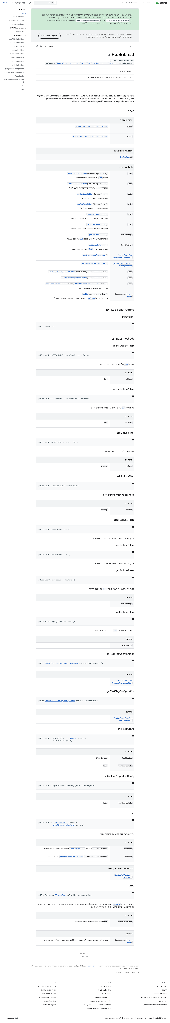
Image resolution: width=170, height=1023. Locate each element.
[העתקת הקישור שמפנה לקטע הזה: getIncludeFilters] (114, 612)
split (85, 294)
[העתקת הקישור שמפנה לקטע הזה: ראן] (128, 813)
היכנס (5, 3)
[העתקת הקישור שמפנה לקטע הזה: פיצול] (126, 885)
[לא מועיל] (37, 46)
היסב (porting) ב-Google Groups (99, 1008)
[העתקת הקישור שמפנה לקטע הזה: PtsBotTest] (119, 317)
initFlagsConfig (56, 272)
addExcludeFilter (85, 194)
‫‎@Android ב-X (106, 986)
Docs (148, 3)
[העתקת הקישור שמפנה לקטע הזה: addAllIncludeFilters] (111, 389)
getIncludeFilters (97, 245)
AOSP (132, 46)
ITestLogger (112, 63)
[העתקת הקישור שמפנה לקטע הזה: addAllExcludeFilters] (110, 346)
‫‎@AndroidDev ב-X (104, 990)
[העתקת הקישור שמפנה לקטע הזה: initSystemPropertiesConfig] (101, 776)
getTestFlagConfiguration (93, 263)
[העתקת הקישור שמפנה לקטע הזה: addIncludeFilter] (114, 476)
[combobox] (45, 3)
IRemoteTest (61, 63)
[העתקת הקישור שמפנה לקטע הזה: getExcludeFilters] (113, 570)
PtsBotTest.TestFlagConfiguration (91, 126)
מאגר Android (162, 986)
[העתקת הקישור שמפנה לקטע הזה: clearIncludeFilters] (112, 545)
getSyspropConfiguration (94, 255)
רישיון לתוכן (91, 966)
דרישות (164, 990)
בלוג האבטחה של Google (102, 997)
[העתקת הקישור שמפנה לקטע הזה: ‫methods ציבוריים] (109, 338)
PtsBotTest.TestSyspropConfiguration (90, 136)
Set (100, 178)
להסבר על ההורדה (160, 994)
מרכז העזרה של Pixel (48, 990)
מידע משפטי (141, 1018)
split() (91, 298)
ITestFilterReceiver (95, 63)
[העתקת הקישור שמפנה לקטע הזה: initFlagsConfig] (116, 729)
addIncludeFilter (85, 204)
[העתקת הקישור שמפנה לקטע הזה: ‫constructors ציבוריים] (103, 310)
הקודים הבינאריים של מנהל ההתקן (155, 1005)
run (47, 284)
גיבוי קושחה (163, 1001)
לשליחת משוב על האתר (112, 1018)
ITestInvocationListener (86, 284)
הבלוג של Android (104, 994)
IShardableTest (77, 63)
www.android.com (49, 994)
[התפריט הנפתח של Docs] (143, 3)
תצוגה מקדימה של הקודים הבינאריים (154, 997)
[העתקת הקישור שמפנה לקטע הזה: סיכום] (125, 111)
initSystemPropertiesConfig (74, 278)
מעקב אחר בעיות (49, 1005)
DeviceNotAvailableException (124, 876)
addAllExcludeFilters (77, 173)
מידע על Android (161, 1018)
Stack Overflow (50, 1001)
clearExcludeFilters (96, 214)
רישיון (132, 1018)
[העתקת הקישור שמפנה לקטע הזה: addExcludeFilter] (114, 433)
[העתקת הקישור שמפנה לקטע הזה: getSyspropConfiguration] (104, 654)
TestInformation (57, 284)
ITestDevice (69, 272)
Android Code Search (128, 3)
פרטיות (126, 1018)
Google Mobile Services (47, 997)
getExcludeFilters (97, 235)
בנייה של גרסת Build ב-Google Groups (97, 1005)
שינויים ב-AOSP (89, 23)
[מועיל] (41, 46)
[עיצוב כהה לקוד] (132, 323)
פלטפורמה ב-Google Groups (100, 1001)
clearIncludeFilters (96, 224)
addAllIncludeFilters (77, 184)
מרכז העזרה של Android (47, 986)
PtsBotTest (125, 157)
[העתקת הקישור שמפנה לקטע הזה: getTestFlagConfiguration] (104, 691)
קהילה (150, 1018)
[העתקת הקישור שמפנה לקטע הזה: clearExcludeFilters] (111, 520)
